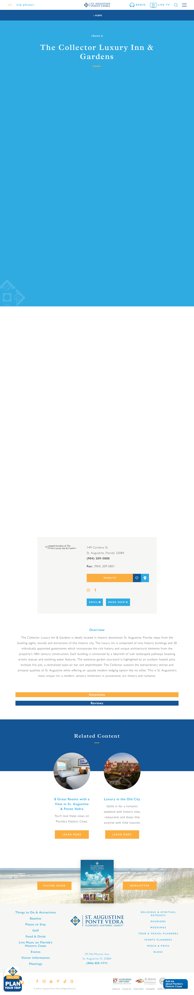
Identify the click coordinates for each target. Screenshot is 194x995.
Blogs (158, 952)
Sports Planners (158, 939)
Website (110, 578)
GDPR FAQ (161, 988)
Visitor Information (35, 958)
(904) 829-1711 (97, 963)
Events (35, 952)
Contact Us (126, 988)
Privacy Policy (139, 988)
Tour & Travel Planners (158, 933)
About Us (116, 988)
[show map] (145, 578)
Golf (35, 930)
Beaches (35, 918)
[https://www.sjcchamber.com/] (145, 981)
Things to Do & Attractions (35, 912)
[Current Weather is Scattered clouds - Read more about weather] (9, 5)
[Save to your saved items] (137, 578)
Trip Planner (25, 5)
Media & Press (158, 945)
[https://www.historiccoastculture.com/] (121, 981)
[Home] (97, 4)
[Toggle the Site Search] (176, 5)
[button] (175, 984)
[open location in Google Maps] (62, 547)
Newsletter (139, 885)
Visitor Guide (54, 885)
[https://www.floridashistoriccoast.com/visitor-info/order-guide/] (97, 881)
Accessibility (150, 988)
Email (93, 602)
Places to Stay (35, 924)
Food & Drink (36, 936)
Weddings (158, 927)
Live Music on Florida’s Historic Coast (35, 944)
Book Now (116, 602)
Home (98, 15)
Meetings (35, 964)
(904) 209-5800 (98, 558)
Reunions (158, 921)
